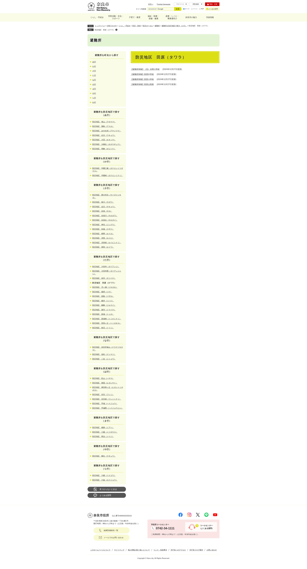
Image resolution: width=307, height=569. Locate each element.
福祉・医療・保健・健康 (153, 17)
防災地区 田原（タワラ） (105, 30)
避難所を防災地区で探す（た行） (174, 26)
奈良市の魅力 (191, 17)
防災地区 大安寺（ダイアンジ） (105, 267)
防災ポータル (148, 26)
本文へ (150, 4)
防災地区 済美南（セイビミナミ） (106, 243)
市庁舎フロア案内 (196, 550)
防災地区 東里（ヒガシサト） (105, 383)
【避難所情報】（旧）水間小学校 (145, 69)
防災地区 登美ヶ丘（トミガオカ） (106, 323)
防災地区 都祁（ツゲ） (102, 292)
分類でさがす (112, 26)
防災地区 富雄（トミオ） (103, 314)
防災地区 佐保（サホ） (102, 211)
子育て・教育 (134, 17)
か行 (94, 66)
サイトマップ (119, 550)
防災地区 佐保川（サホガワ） (105, 216)
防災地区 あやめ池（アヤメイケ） (106, 131)
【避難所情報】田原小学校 (142, 79)
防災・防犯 (136, 26)
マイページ (180, 4)
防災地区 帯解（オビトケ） (104, 149)
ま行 (94, 89)
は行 (94, 84)
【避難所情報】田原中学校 (142, 74)
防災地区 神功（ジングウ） (104, 225)
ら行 (94, 98)
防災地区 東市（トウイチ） (104, 310)
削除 (116, 29)
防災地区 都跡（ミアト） (103, 427)
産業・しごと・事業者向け (172, 17)
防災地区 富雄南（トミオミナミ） (106, 319)
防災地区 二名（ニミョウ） (104, 359)
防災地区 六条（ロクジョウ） (105, 480)
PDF (202, 9)
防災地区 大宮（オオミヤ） (104, 140)
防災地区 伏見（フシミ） (103, 394)
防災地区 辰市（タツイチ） (104, 278)
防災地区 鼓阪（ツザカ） (103, 296)
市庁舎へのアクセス (178, 550)
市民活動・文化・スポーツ (116, 17)
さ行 (94, 71)
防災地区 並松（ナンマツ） (104, 354)
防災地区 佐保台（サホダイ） (105, 220)
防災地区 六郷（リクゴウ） (104, 475)
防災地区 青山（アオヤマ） (104, 122)
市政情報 (210, 17)
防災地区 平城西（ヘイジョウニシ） (107, 408)
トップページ (100, 26)
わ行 (94, 102)
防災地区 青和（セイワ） (103, 247)
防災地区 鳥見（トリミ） (103, 328)
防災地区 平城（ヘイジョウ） (105, 403)
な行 (94, 80)
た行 (94, 75)
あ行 (94, 62)
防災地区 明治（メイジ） (103, 436)
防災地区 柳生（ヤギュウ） (104, 456)
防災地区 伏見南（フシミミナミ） (106, 399)
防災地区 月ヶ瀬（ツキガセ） (105, 287)
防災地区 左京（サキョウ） (104, 207)
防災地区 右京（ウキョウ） (104, 135)
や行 (94, 93)
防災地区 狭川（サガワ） (103, 202)
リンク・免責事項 (160, 550)
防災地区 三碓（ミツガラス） (105, 432)
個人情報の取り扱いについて (139, 550)
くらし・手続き (97, 17)
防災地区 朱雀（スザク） (103, 229)
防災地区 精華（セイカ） (103, 234)
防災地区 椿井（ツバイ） (103, 301)
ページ (195, 9)
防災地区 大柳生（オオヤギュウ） (106, 144)
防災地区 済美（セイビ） (103, 238)
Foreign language (163, 4)
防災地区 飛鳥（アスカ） (103, 126)
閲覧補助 (196, 4)
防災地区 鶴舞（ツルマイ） (104, 305)
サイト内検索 (141, 9)
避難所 (157, 26)
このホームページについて (100, 550)
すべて (187, 9)
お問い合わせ (212, 550)
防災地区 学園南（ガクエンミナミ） (107, 175)
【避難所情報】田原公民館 (142, 84)
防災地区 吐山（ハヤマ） (103, 378)
